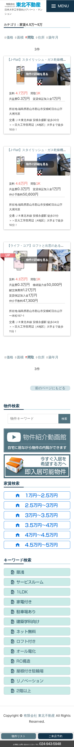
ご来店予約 (55, 736)
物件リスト (18, 736)
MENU (63, 6)
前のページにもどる (50, 388)
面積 (20, 37)
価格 (10, 37)
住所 (41, 37)
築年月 (53, 37)
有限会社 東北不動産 (39, 716)
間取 (30, 37)
